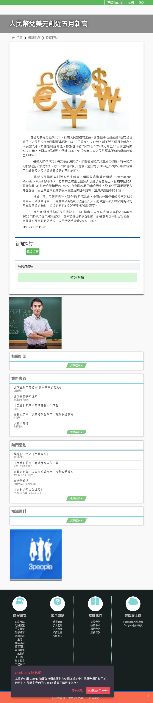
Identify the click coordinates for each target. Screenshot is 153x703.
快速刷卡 (57, 636)
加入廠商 (57, 629)
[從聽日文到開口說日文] (35, 322)
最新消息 (34, 37)
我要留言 (33, 251)
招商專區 (95, 625)
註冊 (131, 2)
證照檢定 (20, 625)
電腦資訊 (20, 636)
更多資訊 (77, 690)
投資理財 (52, 37)
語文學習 (20, 629)
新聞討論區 (25, 266)
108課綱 (19, 653)
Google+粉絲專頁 (133, 625)
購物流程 (57, 621)
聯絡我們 (95, 629)
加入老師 (57, 625)
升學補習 (20, 632)
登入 (142, 2)
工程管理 (20, 664)
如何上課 (57, 632)
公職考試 (20, 621)
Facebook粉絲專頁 (133, 621)
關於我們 (95, 621)
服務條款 (95, 632)
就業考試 (20, 643)
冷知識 (19, 657)
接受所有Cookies (98, 690)
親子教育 (20, 660)
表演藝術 (20, 650)
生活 (19, 639)
